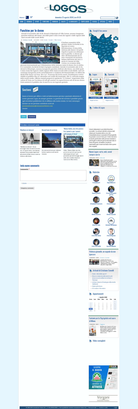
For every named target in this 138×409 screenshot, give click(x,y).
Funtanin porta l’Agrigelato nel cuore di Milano (102, 319)
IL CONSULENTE (73, 21)
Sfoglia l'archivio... (94, 100)
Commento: (24, 169)
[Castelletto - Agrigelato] (92, 335)
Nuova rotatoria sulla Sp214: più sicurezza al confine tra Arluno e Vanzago (102, 278)
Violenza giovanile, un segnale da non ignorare (102, 253)
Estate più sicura (97, 286)
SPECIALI (102, 21)
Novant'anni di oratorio (49, 130)
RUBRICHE (55, 21)
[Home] (69, 8)
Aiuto (25, 183)
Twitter (24, 116)
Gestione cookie (103, 407)
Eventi (45, 40)
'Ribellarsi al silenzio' (27, 130)
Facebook (32, 116)
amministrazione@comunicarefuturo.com (37, 106)
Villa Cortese (57, 40)
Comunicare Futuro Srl (80, 407)
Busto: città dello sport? (99, 274)
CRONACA (29, 21)
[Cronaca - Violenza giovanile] (94, 264)
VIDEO (110, 21)
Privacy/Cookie (92, 407)
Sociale (107, 257)
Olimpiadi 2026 (111, 97)
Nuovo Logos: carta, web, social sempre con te (100, 153)
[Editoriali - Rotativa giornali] (94, 165)
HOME (21, 21)
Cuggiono (102, 324)
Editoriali (102, 157)
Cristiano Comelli (27, 40)
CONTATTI (23, 25)
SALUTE (63, 21)
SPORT (37, 21)
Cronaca (102, 257)
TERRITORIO (45, 21)
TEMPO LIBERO (85, 21)
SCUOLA (94, 21)
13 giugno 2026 (95, 97)
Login (115, 407)
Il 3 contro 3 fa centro (98, 288)
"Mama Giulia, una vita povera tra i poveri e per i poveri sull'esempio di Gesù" (73, 131)
